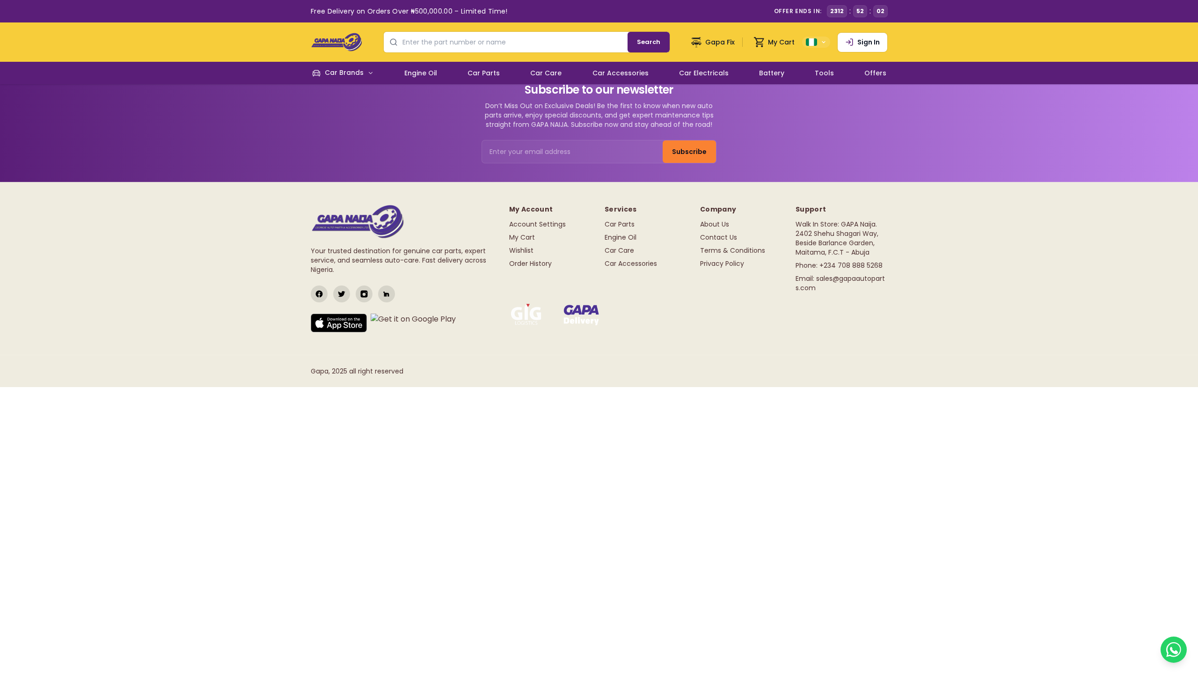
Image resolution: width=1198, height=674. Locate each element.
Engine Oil (620, 237)
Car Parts (620, 224)
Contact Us (718, 237)
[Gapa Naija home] (336, 42)
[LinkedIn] (386, 294)
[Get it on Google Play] (413, 323)
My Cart (522, 237)
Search (648, 41)
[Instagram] (364, 294)
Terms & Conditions (732, 250)
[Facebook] (319, 294)
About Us (714, 224)
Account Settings (537, 224)
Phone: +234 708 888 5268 (839, 265)
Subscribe (689, 151)
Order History (530, 263)
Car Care (619, 250)
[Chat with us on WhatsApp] (1174, 650)
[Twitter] (341, 294)
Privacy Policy (722, 263)
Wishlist (521, 250)
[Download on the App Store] (339, 323)
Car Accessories (631, 263)
